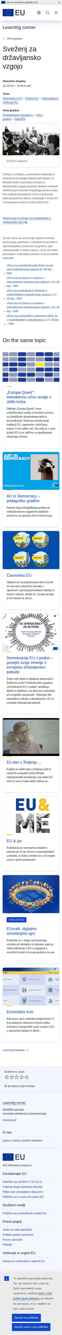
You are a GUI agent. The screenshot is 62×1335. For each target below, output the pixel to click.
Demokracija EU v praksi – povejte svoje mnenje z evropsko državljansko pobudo (30, 665)
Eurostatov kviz (20, 1012)
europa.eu (26, 1165)
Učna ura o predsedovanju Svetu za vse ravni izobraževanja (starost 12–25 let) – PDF (30, 269)
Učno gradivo (14, 38)
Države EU (31, 98)
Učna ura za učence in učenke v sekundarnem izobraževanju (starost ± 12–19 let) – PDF (33, 307)
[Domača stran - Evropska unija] (18, 12)
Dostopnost (9, 1120)
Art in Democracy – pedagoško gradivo (23, 498)
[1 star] (6, 1077)
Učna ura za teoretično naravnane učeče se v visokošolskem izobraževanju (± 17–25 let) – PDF (33, 320)
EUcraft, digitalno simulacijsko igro (22, 931)
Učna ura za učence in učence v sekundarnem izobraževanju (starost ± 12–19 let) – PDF (33, 282)
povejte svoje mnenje (21, 1086)
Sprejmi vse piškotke (26, 1317)
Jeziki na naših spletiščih (17, 1229)
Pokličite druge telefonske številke (22, 1186)
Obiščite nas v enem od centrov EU (23, 1196)
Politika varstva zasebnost (18, 1234)
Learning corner (14, 1103)
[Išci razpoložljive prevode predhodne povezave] (25, 222)
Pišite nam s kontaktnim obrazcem (23, 1191)
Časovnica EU (19, 575)
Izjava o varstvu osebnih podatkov (22, 1140)
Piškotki (7, 1244)
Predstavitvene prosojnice (18, 115)
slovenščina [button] (39, 13)
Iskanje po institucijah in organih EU (24, 1261)
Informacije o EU (12, 98)
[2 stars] (9, 1077)
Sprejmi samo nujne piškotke (31, 1327)
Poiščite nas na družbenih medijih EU (25, 1213)
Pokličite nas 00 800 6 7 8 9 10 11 (22, 1181)
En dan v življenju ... (24, 762)
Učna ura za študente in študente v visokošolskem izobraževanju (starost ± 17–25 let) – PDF (32, 294)
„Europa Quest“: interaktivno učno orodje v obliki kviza (29, 397)
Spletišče (20, 119)
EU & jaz (14, 841)
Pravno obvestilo (12, 1239)
